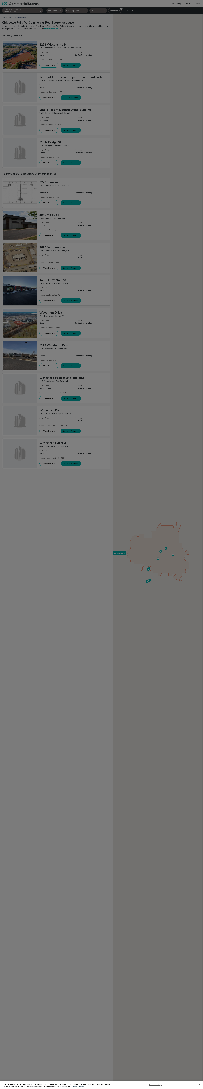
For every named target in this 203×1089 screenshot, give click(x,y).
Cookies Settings (155, 1085)
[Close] (199, 1084)
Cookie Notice (78, 1086)
